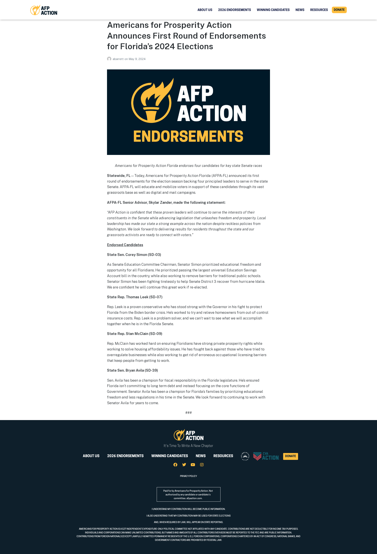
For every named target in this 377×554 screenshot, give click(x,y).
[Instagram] (202, 465)
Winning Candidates (273, 10)
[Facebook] (175, 465)
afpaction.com (194, 498)
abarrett (118, 59)
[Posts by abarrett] (110, 59)
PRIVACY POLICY (188, 476)
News (300, 10)
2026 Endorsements (234, 10)
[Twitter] (184, 465)
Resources (319, 10)
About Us (205, 10)
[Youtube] (193, 465)
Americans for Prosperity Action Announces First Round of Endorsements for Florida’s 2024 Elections (186, 35)
